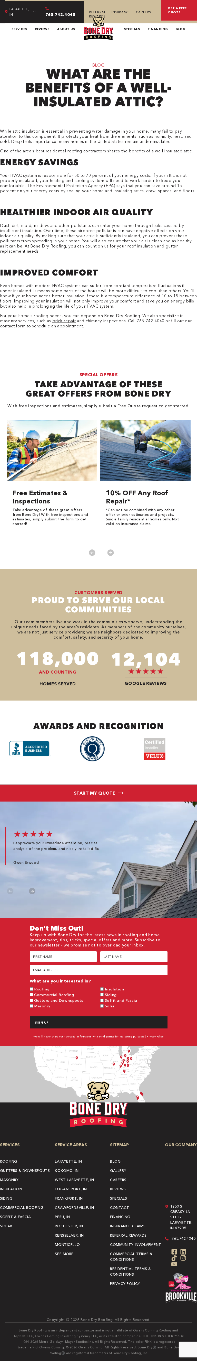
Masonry (42, 1006)
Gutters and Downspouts (58, 1000)
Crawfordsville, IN (74, 1207)
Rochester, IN (69, 1226)
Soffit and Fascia (121, 1000)
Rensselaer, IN (69, 1235)
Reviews (42, 29)
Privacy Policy (155, 1036)
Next (110, 552)
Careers (143, 12)
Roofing (42, 989)
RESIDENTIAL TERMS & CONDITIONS (130, 1271)
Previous (92, 552)
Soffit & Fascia (15, 1217)
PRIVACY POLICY (125, 1283)
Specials (132, 29)
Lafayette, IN (68, 1161)
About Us (66, 29)
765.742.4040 (183, 1238)
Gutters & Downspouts (25, 1170)
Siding (111, 995)
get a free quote (177, 10)
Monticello (67, 1244)
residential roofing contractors (76, 150)
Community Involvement (135, 1244)
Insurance (121, 12)
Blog (181, 29)
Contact (119, 1207)
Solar (110, 1006)
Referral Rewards (97, 14)
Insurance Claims (128, 1226)
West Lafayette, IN (74, 1180)
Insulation (114, 989)
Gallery (118, 1170)
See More (64, 1254)
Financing (158, 29)
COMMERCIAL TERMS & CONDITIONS (131, 1257)
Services (19, 29)
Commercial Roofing (54, 995)
